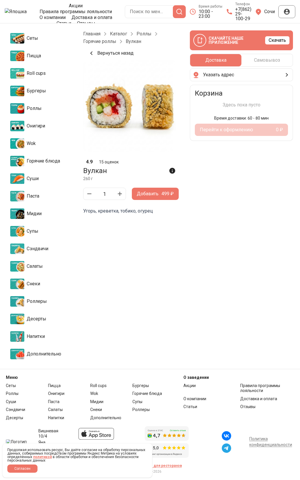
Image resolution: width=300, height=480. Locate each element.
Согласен (22, 469)
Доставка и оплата (91, 17)
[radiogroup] (241, 60)
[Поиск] (179, 11)
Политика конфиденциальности (270, 441)
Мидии (96, 401)
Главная (91, 34)
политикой (42, 457)
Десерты (14, 417)
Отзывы (247, 406)
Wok (94, 393)
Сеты (11, 385)
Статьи (190, 406)
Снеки (96, 409)
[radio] (215, 60)
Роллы (144, 34)
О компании (53, 17)
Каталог (118, 34)
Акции (76, 6)
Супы (137, 401)
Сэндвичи (15, 409)
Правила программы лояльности (76, 11)
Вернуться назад (115, 53)
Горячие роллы (99, 41)
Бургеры (140, 385)
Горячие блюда (147, 393)
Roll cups (98, 385)
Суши (11, 401)
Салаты (55, 409)
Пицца (54, 385)
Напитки (56, 417)
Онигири (56, 393)
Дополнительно (105, 417)
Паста (53, 401)
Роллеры (141, 409)
